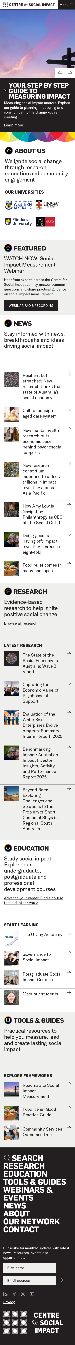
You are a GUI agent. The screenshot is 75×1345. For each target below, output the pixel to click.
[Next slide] (70, 73)
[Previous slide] (60, 73)
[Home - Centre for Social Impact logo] (33, 1323)
